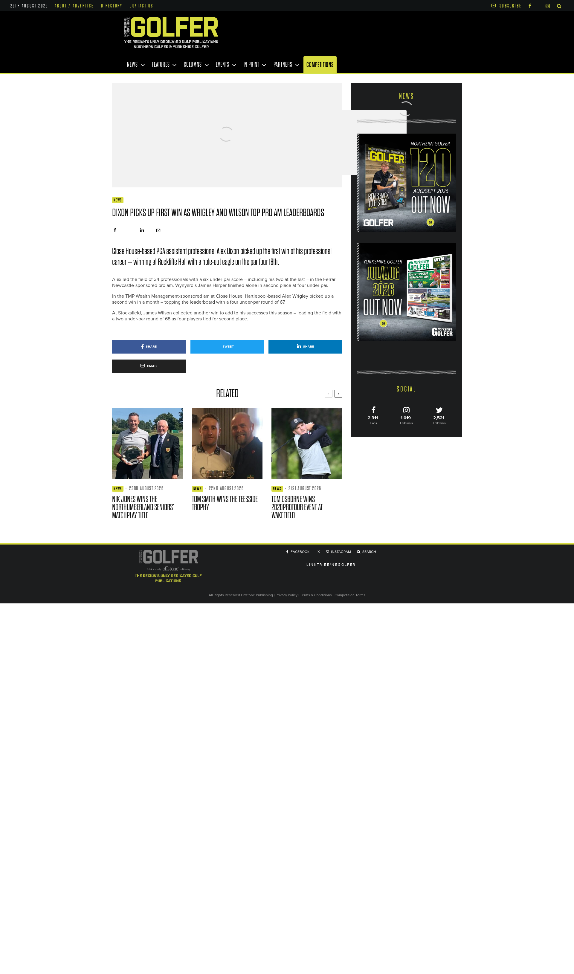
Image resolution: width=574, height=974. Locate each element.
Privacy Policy (286, 595)
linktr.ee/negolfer (330, 564)
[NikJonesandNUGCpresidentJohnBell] (147, 443)
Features (161, 64)
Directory (112, 6)
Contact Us (141, 6)
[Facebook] (530, 5)
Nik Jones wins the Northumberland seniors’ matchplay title (143, 507)
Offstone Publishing (257, 595)
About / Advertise (74, 6)
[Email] (158, 230)
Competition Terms (350, 595)
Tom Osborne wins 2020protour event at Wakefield (297, 507)
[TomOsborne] (306, 443)
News (132, 64)
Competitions (320, 64)
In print (251, 64)
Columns (192, 64)
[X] (538, 4)
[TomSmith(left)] (227, 443)
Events (222, 64)
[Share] (115, 230)
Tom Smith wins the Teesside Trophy (225, 503)
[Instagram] (547, 5)
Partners (283, 64)
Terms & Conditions (316, 595)
